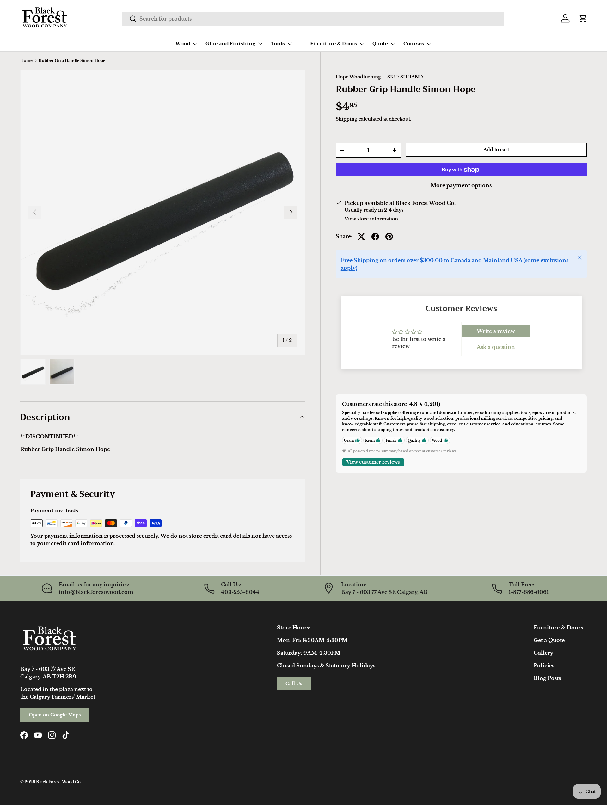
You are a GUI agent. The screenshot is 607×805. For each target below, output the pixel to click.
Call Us (293, 683)
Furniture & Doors (333, 43)
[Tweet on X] (361, 237)
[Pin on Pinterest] (389, 237)
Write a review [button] (496, 331)
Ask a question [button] (496, 347)
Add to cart (496, 149)
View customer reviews (373, 462)
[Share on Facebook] (375, 237)
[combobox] (312, 19)
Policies (544, 665)
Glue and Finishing (230, 43)
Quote (380, 43)
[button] (583, 18)
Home (26, 61)
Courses (413, 43)
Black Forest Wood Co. (59, 781)
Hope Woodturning (358, 77)
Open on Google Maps (55, 715)
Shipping (346, 119)
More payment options (461, 186)
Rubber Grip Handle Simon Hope (72, 61)
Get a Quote (549, 640)
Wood (182, 43)
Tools (278, 43)
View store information (371, 219)
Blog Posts (547, 678)
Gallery (543, 653)
